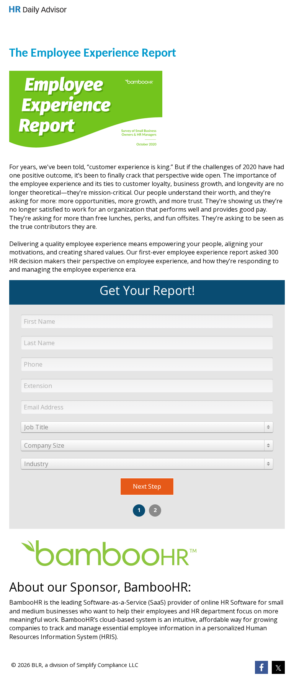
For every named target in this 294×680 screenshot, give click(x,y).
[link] (38, 10)
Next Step (147, 486)
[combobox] (147, 427)
